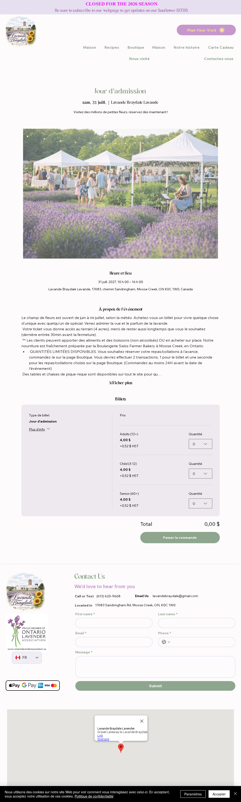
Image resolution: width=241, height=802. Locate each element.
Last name (167, 614)
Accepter (219, 794)
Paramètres (193, 794)
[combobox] (200, 444)
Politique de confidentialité (94, 796)
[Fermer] (235, 794)
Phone (164, 633)
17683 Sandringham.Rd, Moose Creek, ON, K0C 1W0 (135, 605)
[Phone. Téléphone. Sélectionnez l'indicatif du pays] (166, 642)
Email (80, 633)
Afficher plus (121, 382)
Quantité (195, 434)
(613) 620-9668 (108, 596)
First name (85, 614)
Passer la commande (180, 537)
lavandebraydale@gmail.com (175, 596)
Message (83, 652)
